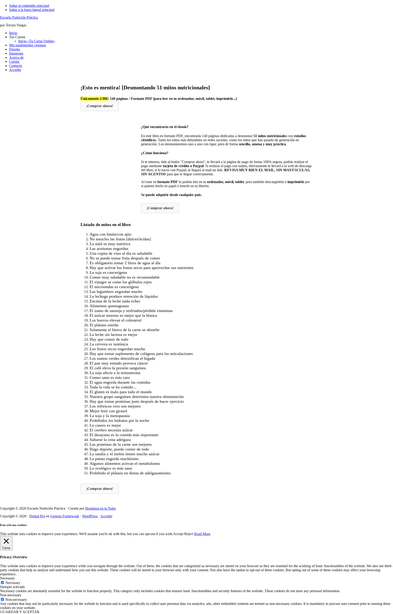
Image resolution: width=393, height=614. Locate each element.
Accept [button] (178, 534)
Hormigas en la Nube (100, 508)
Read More (202, 534)
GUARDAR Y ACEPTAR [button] (19, 612)
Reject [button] (188, 534)
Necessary (12, 583)
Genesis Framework (64, 516)
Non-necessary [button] (10, 595)
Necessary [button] (7, 578)
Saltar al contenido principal (29, 6)
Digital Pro (37, 516)
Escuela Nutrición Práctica (19, 17)
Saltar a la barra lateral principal (31, 10)
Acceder (106, 516)
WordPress (90, 516)
